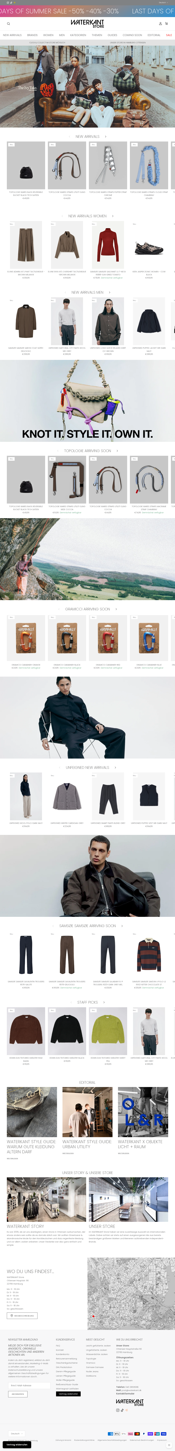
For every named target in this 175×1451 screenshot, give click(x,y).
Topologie (91, 1358)
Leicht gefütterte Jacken (98, 1345)
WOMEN (48, 35)
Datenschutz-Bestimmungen (142, 1440)
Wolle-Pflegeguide (65, 1380)
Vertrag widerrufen (68, 1393)
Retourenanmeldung (66, 1358)
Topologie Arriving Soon (87, 451)
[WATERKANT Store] (87, 24)
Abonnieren (18, 1394)
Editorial (87, 1082)
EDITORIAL (154, 35)
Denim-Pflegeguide (66, 1371)
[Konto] (160, 23)
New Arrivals (87, 136)
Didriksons (91, 1375)
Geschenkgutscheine (67, 1362)
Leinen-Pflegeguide (66, 1375)
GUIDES (112, 35)
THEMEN (97, 35)
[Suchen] (8, 23)
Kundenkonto (62, 1354)
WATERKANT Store (22, 1440)
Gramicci (90, 1362)
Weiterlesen (12, 1158)
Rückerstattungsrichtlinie (84, 1440)
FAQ (58, 1345)
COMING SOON (132, 35)
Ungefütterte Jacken (96, 1350)
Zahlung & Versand (63, 1440)
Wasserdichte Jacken (97, 1354)
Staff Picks (87, 1002)
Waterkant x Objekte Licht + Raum (140, 1144)
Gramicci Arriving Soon (87, 609)
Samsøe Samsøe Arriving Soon (87, 926)
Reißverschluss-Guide (67, 1384)
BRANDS (32, 35)
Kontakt (60, 1350)
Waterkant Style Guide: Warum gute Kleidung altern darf (31, 1147)
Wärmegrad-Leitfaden (67, 1388)
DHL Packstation (64, 1367)
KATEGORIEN (78, 35)
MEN (62, 35)
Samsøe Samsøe (95, 1367)
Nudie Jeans (92, 1371)
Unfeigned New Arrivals (87, 767)
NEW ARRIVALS (12, 35)
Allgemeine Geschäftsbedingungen (112, 1440)
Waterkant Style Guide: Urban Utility (87, 1144)
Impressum (162, 1440)
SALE (169, 35)
